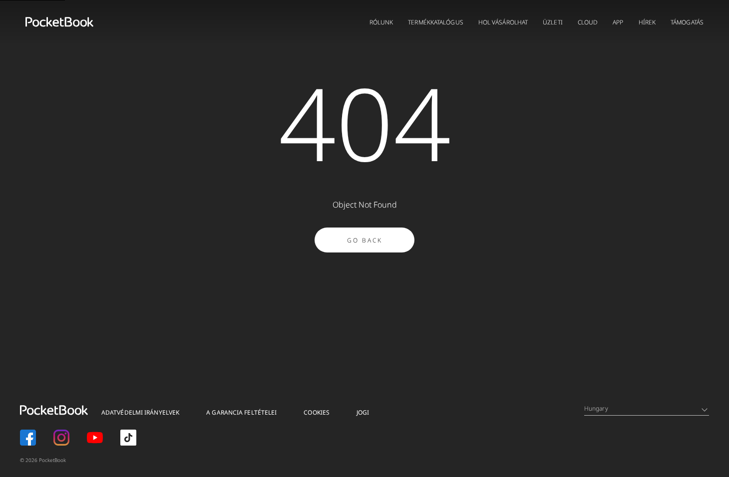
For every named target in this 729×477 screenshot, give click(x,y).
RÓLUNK (381, 22)
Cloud (588, 22)
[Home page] (59, 22)
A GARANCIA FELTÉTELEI (241, 412)
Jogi (363, 412)
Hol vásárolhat (503, 22)
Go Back (364, 240)
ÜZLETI (553, 22)
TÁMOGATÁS (687, 22)
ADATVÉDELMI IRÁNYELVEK (140, 412)
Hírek (647, 22)
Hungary (596, 408)
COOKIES (317, 412)
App (618, 22)
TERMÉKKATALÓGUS (435, 22)
